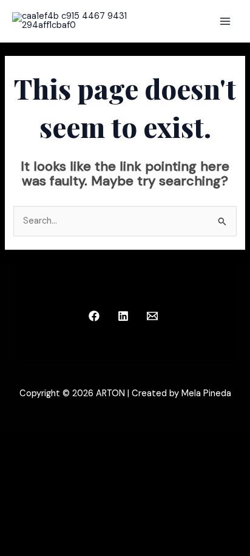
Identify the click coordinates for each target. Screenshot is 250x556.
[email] (154, 316)
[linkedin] (125, 316)
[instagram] (96, 316)
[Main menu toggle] (225, 21)
